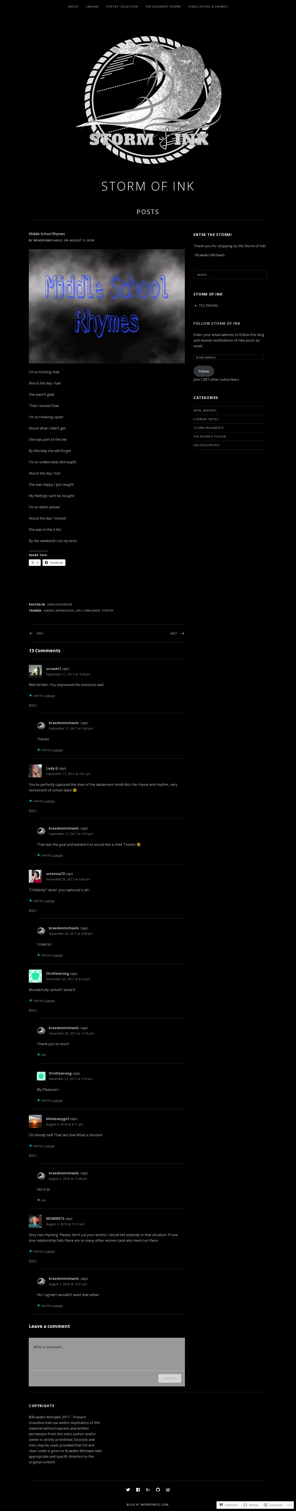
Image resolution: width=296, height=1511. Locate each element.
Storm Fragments (209, 428)
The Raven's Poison (210, 436)
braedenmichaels (64, 722)
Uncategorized (59, 604)
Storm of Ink (148, 186)
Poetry (108, 610)
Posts (148, 211)
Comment (170, 1378)
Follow (203, 371)
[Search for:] (230, 274)
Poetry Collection (122, 6)
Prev (40, 633)
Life (78, 610)
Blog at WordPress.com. (148, 1504)
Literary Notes (206, 419)
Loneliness (91, 610)
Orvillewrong (57, 973)
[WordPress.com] (168, 1489)
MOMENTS (55, 1218)
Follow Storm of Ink (217, 323)
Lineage (92, 6)
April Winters (205, 410)
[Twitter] (128, 1489)
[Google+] (148, 1489)
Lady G (52, 768)
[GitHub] (158, 1489)
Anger (49, 610)
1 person (49, 695)
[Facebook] (138, 1489)
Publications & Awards (208, 6)
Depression (64, 610)
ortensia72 (55, 873)
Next (173, 633)
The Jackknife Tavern (163, 6)
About (73, 6)
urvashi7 (53, 668)
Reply (33, 705)
